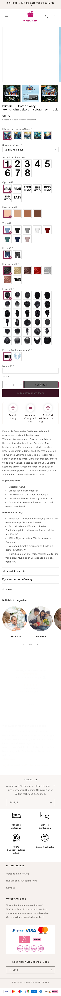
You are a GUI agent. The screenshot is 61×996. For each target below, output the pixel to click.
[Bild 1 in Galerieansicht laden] (11, 93)
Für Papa (16, 636)
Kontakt (10, 887)
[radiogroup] (30, 135)
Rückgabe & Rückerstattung (22, 880)
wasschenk (25, 982)
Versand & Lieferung (17, 873)
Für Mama (41, 636)
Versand (5, 120)
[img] (30, 674)
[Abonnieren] (51, 802)
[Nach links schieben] (23, 644)
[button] (6, 16)
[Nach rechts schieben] (37, 644)
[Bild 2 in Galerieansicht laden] (30, 93)
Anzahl (5, 376)
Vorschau (41, 384)
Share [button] (9, 589)
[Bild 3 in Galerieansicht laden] (49, 93)
